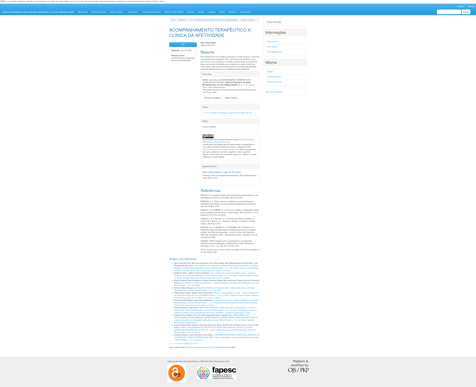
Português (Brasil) (274, 81)
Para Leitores (272, 41)
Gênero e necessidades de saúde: (227, 292)
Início (173, 20)
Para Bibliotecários (274, 51)
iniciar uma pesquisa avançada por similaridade (203, 347)
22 (189, 343)
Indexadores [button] (245, 12)
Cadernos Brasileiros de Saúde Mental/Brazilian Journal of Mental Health (38, 11)
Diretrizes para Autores (152, 12)
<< (170, 343)
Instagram (212, 12)
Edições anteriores (98, 12)
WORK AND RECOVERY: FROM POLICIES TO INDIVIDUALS (223, 307)
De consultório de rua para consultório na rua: (228, 273)
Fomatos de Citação (212, 97)
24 (194, 343)
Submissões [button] (133, 12)
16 (174, 343)
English (270, 71)
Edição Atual (83, 12)
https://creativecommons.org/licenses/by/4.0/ (220, 149)
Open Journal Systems (274, 92)
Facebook (232, 12)
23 (192, 343)
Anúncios (190, 12)
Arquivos (181, 20)
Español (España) (274, 76)
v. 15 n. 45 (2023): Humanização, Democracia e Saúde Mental (213, 20)
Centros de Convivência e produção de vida (211, 288)
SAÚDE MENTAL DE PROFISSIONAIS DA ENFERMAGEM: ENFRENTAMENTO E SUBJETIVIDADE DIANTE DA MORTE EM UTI (216, 316)
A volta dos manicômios (223, 300)
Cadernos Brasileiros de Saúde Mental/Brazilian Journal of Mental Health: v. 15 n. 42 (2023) (214, 289)
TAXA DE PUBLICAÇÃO (173, 12)
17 (177, 343)
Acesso (471, 6)
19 (182, 343)
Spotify (222, 12)
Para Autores (272, 46)
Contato (201, 12)
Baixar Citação (231, 97)
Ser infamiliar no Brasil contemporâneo (196, 283)
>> (200, 343)
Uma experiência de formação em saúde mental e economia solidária (221, 265)
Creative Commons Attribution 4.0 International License (228, 140)
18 (179, 343)
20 (184, 343)
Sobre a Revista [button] (116, 12)
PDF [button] (183, 44)
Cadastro (460, 6)
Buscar (466, 12)
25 (196, 343)
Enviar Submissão (274, 22)
